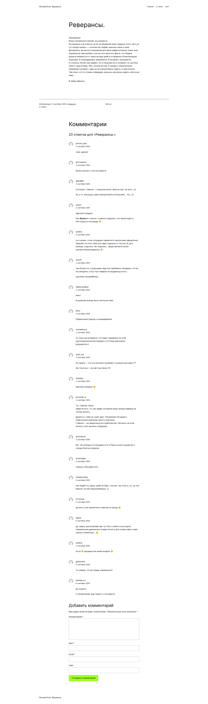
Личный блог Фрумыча (50, 6)
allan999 (80, 181)
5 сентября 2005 (83, 502)
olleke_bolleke (82, 287)
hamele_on (81, 580)
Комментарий (76, 617)
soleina (79, 232)
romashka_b (81, 329)
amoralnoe (80, 436)
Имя (71, 643)
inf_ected (80, 499)
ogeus (78, 518)
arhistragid (81, 458)
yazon (78, 205)
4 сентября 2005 (83, 461)
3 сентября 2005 (83, 146)
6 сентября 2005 (83, 583)
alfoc (78, 311)
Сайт (71, 665)
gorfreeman (81, 162)
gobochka (80, 561)
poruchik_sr (81, 397)
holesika (79, 378)
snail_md (80, 354)
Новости (72, 104)
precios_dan (81, 143)
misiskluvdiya (82, 477)
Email (72, 654)
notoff (79, 260)
